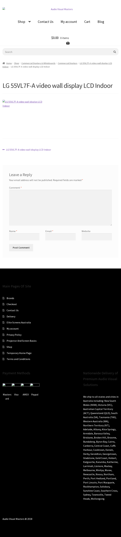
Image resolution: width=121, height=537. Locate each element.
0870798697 (41, 2)
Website (86, 231)
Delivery (11, 316)
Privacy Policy (14, 334)
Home (9, 63)
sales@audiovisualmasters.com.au (71, 2)
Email (49, 231)
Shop (21, 22)
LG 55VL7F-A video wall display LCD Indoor (28, 150)
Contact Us (45, 22)
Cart (87, 22)
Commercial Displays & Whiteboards (38, 63)
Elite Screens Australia (19, 322)
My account (69, 22)
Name (13, 231)
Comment (15, 187)
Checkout (12, 304)
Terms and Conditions (18, 359)
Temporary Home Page (19, 353)
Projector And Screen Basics (22, 340)
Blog (101, 22)
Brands (10, 298)
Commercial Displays (67, 63)
